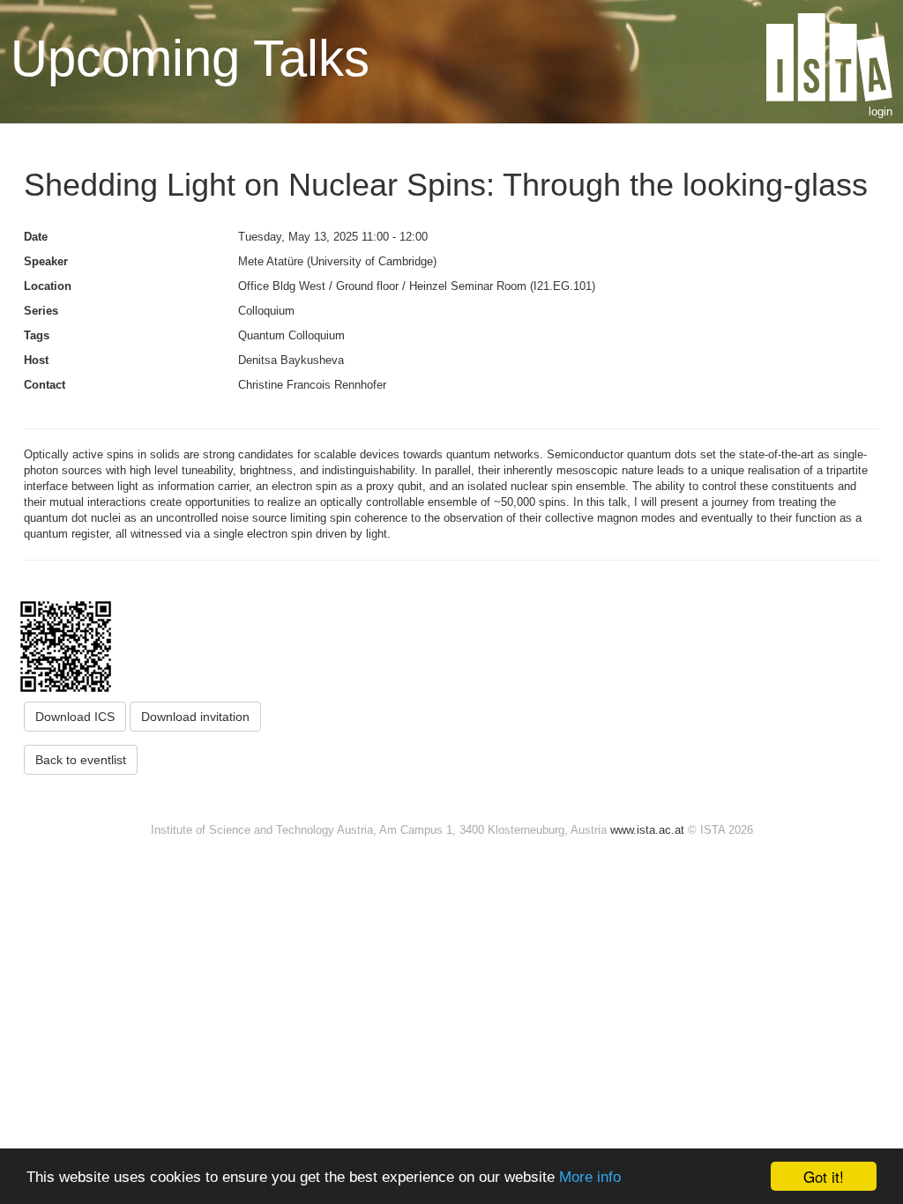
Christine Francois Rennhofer (312, 384)
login (880, 111)
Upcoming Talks (190, 58)
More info (590, 1177)
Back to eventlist (80, 760)
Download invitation (195, 717)
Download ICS (75, 717)
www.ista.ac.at (647, 829)
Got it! (823, 1176)
